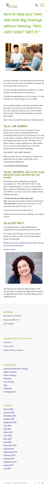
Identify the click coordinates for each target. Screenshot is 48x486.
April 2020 (8, 442)
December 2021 (10, 415)
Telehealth (8, 388)
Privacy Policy (9, 346)
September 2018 (10, 452)
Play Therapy (9, 381)
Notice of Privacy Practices (13, 350)
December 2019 (10, 445)
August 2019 (9, 448)
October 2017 (9, 458)
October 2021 (9, 419)
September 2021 (10, 422)
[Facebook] (35, 483)
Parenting (7, 378)
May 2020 (8, 438)
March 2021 (8, 432)
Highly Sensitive (10, 372)
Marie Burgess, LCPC (32, 289)
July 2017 (7, 468)
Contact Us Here (9, 249)
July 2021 (7, 425)
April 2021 (8, 429)
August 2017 (9, 465)
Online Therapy (10, 375)
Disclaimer (7, 342)
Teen (6, 385)
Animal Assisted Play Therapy (16, 368)
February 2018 (9, 455)
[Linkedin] (42, 483)
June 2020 (8, 435)
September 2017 (10, 461)
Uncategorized (9, 391)
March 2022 (8, 409)
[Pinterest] (39, 483)
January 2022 (9, 412)
